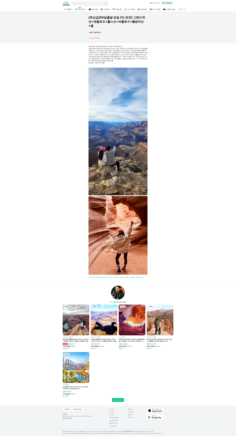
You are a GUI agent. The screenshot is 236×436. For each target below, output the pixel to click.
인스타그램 (130, 411)
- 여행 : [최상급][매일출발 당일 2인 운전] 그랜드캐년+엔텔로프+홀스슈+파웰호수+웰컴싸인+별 (116, 277)
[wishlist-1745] (115, 306)
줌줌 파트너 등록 (155, 3)
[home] (66, 3)
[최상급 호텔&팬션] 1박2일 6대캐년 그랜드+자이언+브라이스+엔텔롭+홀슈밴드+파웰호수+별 (104, 340)
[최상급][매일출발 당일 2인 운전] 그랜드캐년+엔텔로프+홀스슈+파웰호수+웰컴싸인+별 (76, 340)
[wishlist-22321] (143, 306)
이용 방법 (111, 411)
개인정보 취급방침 (113, 417)
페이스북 (130, 409)
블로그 (130, 414)
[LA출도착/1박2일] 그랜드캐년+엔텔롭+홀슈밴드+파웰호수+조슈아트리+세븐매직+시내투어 (132, 340)
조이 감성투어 (114, 302)
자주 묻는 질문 (112, 426)
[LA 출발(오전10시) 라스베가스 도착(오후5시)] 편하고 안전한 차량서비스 (75, 387)
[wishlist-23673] (87, 354)
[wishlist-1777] (87, 306)
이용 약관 (111, 414)
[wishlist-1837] (171, 306)
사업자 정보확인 (127, 431)
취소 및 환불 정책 (113, 420)
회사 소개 (111, 409)
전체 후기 (130, 417)
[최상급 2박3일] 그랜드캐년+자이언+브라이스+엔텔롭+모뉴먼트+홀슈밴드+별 (160, 340)
